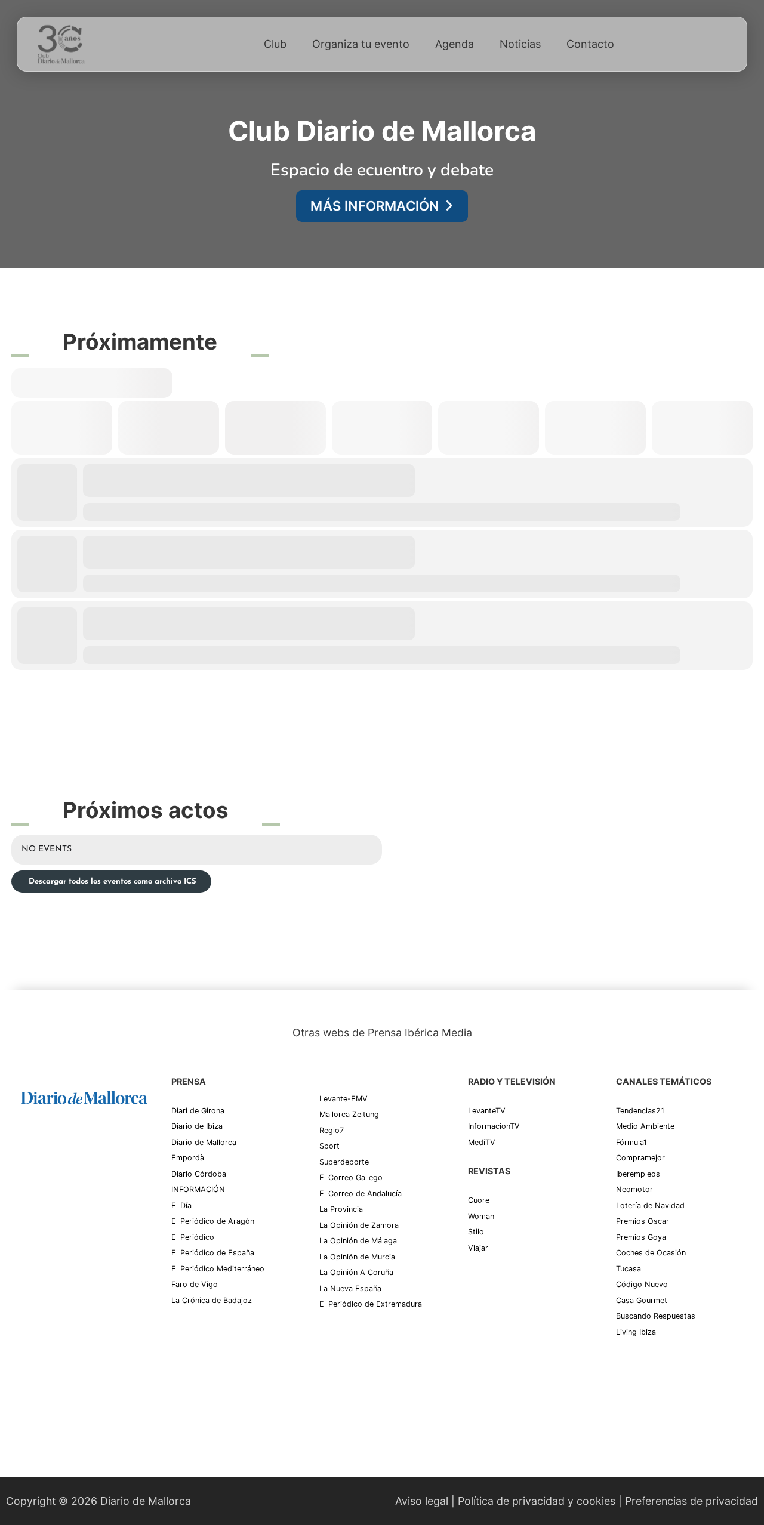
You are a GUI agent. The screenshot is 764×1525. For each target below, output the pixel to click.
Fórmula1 (631, 1142)
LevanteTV (487, 1110)
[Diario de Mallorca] (84, 1096)
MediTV (481, 1142)
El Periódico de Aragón (212, 1221)
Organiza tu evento (360, 44)
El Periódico (192, 1237)
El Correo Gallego (351, 1177)
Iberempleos (638, 1173)
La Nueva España (350, 1288)
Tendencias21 (640, 1110)
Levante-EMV (343, 1098)
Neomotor (634, 1189)
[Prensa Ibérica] (65, 1144)
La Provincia (341, 1209)
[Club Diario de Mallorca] (61, 44)
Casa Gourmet (641, 1300)
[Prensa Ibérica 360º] (84, 1218)
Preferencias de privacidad (691, 1501)
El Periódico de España (212, 1252)
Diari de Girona (197, 1110)
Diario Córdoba (198, 1173)
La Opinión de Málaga (358, 1240)
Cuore (478, 1200)
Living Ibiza (636, 1332)
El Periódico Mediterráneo (217, 1268)
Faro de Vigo (194, 1284)
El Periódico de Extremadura (370, 1303)
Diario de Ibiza (197, 1126)
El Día (181, 1205)
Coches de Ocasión (651, 1252)
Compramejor (640, 1157)
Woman (481, 1216)
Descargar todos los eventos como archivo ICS (111, 881)
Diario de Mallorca (203, 1142)
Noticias (520, 44)
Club (275, 44)
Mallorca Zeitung (349, 1114)
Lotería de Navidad (650, 1205)
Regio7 (331, 1130)
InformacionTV (494, 1126)
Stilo (476, 1231)
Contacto (590, 44)
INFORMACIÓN (198, 1189)
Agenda (454, 44)
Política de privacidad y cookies (536, 1501)
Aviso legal (421, 1501)
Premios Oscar (642, 1221)
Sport (329, 1145)
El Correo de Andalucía (360, 1193)
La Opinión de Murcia (357, 1256)
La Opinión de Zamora (359, 1225)
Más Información (374, 206)
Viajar (478, 1247)
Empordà (187, 1157)
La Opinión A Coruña (356, 1272)
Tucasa (628, 1268)
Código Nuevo (642, 1284)
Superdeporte (344, 1161)
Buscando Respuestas (655, 1315)
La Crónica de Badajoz (211, 1300)
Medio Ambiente (645, 1126)
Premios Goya (641, 1237)
